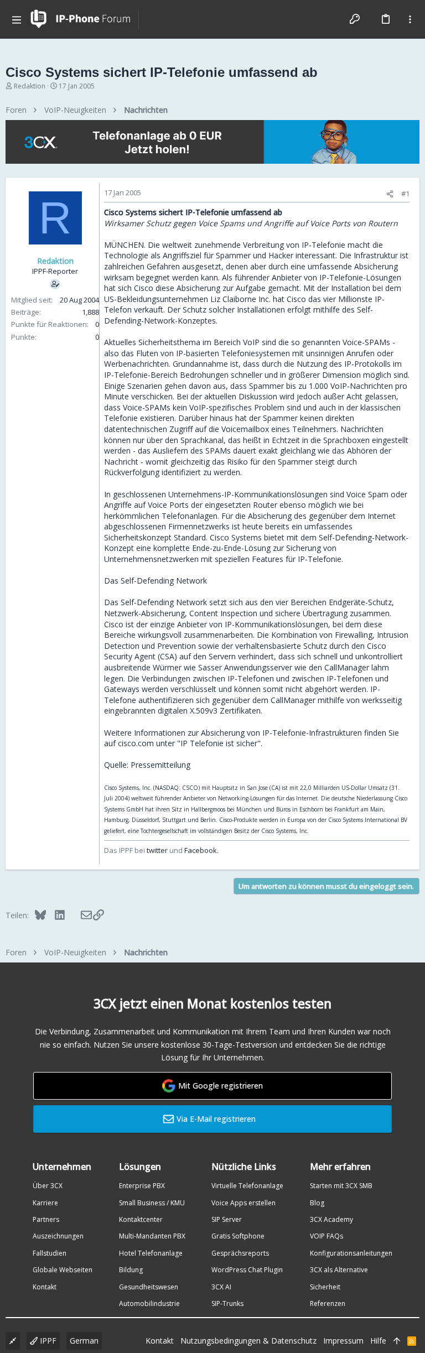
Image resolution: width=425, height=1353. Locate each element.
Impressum (343, 1340)
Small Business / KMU (152, 1203)
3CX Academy (331, 1219)
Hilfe (378, 1340)
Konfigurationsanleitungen (351, 1253)
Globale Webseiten (62, 1269)
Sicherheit (325, 1287)
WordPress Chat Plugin (247, 1269)
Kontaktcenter (141, 1219)
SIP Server (226, 1219)
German (84, 1340)
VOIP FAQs (326, 1236)
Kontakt (44, 1287)
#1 (405, 194)
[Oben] (397, 1341)
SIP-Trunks (227, 1303)
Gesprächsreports (240, 1253)
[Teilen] (389, 194)
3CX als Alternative (339, 1269)
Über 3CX (48, 1185)
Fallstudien (49, 1253)
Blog (317, 1203)
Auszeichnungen (58, 1236)
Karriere (45, 1203)
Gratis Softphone (238, 1236)
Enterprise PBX (142, 1185)
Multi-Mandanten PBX (152, 1236)
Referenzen (327, 1303)
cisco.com (136, 743)
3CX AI (221, 1287)
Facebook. (201, 850)
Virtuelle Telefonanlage (247, 1185)
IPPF (47, 1340)
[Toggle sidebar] (410, 19)
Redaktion (29, 86)
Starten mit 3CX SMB (341, 1185)
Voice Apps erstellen (243, 1203)
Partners (46, 1219)
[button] (17, 19)
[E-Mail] (79, 915)
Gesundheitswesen (148, 1287)
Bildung (131, 1269)
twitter (157, 850)
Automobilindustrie (149, 1303)
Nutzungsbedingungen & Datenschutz (248, 1340)
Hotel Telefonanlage (151, 1253)
